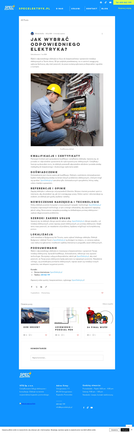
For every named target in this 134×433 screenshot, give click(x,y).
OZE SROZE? (31, 327)
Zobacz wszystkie (108, 304)
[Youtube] (110, 2)
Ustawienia (114, 430)
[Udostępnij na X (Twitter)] (36, 287)
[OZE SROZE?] (35, 316)
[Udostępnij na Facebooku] (32, 287)
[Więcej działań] (102, 33)
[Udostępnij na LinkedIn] (41, 287)
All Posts (24, 20)
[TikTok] (105, 2)
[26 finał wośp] (99, 316)
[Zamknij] (131, 429)
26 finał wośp (97, 327)
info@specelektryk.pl (64, 407)
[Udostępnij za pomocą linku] (46, 287)
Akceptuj (125, 430)
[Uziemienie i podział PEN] (67, 316)
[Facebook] (101, 2)
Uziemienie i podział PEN (64, 328)
